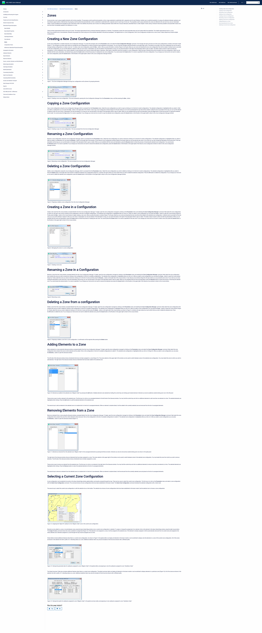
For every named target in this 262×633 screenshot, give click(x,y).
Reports (5, 86)
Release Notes (6, 97)
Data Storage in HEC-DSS (8, 83)
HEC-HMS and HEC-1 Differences (10, 91)
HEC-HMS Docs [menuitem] (222, 2)
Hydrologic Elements (8, 36)
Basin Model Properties (9, 31)
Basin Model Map (8, 33)
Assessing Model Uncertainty (9, 77)
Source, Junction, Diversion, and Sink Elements (13, 61)
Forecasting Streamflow (8, 72)
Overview (5, 17)
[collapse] (42, 25)
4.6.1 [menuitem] (242, 2)
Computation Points (8, 44)
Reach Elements (6, 55)
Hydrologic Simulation (8, 66)
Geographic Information (8, 50)
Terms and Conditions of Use (9, 94)
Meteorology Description (8, 64)
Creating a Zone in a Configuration (226, 16)
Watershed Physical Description (10, 25)
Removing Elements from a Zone (226, 23)
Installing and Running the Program (10, 14)
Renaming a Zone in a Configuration (226, 17)
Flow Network (7, 39)
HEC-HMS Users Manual (13, 2)
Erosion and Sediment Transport (10, 80)
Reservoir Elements (7, 58)
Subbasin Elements (7, 53)
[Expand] (42, 11)
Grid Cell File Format (7, 88)
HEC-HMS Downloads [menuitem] (232, 2)
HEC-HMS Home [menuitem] (213, 2)
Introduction (6, 11)
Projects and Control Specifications (10, 20)
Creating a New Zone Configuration (226, 8)
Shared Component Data (8, 22)
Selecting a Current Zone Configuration (227, 24)
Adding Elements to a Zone (224, 21)
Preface (5, 9)
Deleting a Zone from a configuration (227, 19)
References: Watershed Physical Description (13, 47)
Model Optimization (7, 69)
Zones (5, 42)
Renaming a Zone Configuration (226, 12)
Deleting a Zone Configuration (225, 14)
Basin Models (7, 28)
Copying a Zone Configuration (225, 10)
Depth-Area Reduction (8, 75)
